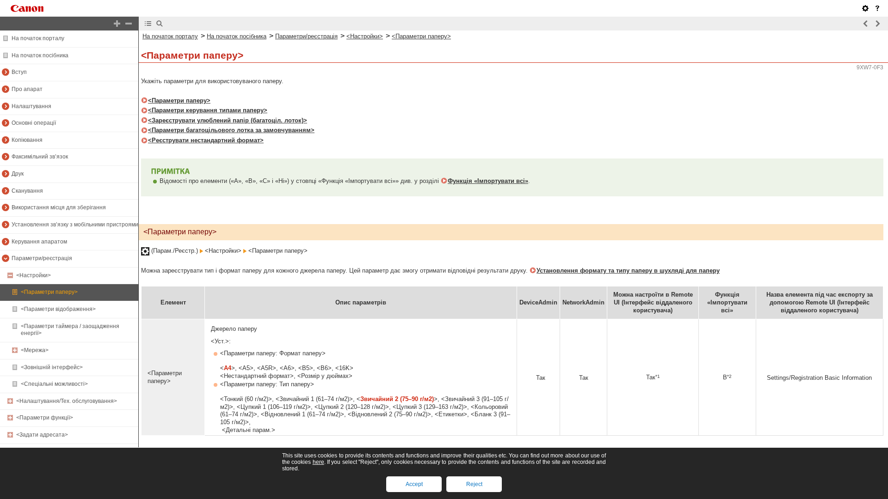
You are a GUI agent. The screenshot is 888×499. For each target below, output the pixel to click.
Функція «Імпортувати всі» (488, 180)
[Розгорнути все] (117, 23)
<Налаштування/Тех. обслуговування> (66, 401)
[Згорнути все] (128, 23)
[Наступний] (877, 23)
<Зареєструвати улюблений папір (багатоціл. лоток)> (227, 120)
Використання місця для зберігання (59, 207)
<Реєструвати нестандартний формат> (206, 140)
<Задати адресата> (42, 435)
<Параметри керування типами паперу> (207, 110)
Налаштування (31, 106)
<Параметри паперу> (49, 292)
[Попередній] (866, 23)
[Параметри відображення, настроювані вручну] (865, 8)
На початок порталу (38, 38)
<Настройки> (33, 275)
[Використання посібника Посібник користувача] (877, 8)
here (318, 462)
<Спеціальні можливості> (54, 384)
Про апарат (27, 89)
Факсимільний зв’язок (40, 156)
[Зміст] (148, 23)
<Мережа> (35, 350)
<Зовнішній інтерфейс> (52, 367)
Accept (414, 484)
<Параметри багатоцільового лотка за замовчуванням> (231, 130)
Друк (18, 173)
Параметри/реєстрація (42, 258)
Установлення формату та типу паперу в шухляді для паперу (628, 270)
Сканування (27, 191)
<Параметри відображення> (58, 309)
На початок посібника (40, 55)
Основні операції (34, 123)
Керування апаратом (39, 241)
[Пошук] (159, 23)
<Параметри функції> (44, 417)
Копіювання (27, 140)
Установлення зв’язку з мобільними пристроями (75, 224)
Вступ (19, 72)
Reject (474, 484)
